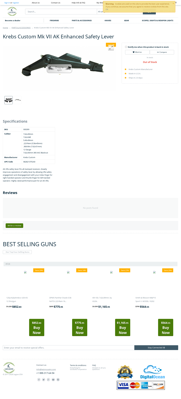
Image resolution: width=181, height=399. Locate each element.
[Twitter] (43, 379)
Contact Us (55, 2)
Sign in (7, 2)
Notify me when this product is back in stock (148, 47)
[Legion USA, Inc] (12, 11)
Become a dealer (12, 20)
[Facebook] (39, 379)
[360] (8, 100)
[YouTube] (53, 379)
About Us (36, 2)
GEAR (126, 20)
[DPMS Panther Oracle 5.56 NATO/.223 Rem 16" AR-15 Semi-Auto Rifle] (68, 272)
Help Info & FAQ (78, 2)
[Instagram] (58, 379)
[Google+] (48, 379)
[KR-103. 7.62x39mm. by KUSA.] (111, 272)
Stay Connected (155, 347)
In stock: (150, 57)
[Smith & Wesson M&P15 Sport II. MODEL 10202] (154, 272)
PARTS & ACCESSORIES (82, 20)
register (16, 2)
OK (107, 9)
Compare (163, 52)
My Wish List (102, 2)
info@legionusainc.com (46, 369)
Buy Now (36, 328)
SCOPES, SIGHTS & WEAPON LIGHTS (157, 20)
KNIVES (108, 20)
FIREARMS (54, 20)
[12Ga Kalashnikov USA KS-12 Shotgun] (25, 272)
